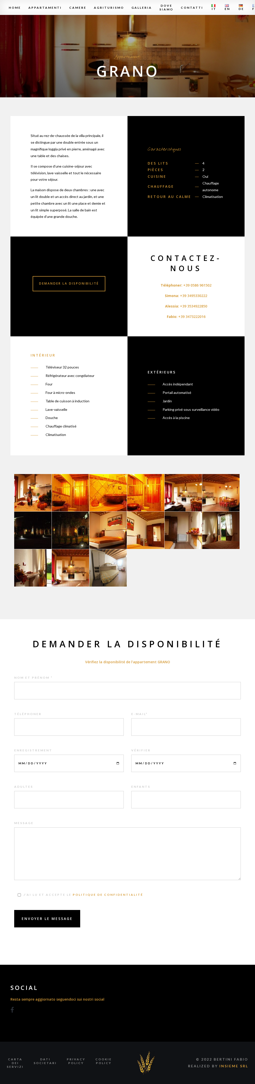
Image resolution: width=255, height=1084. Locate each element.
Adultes (23, 786)
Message (24, 823)
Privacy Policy (76, 1061)
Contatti (192, 7)
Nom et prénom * (33, 677)
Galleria (141, 7)
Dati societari (45, 1061)
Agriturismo (109, 7)
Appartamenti (45, 7)
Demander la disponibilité (69, 283)
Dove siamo (166, 7)
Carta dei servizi (15, 1063)
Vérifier (141, 750)
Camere (77, 7)
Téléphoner (28, 714)
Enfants (140, 786)
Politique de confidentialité (108, 895)
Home (15, 7)
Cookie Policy (103, 1061)
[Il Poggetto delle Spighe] (145, 1062)
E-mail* (139, 714)
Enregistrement (33, 750)
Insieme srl (233, 1066)
